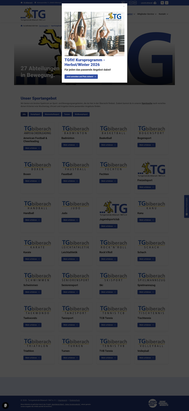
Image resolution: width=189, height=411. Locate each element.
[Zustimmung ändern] (5, 405)
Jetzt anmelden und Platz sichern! (79, 77)
